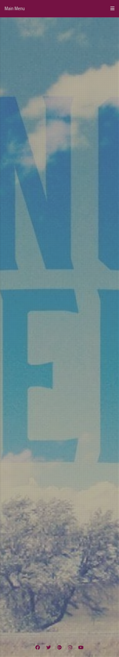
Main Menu (15, 8)
